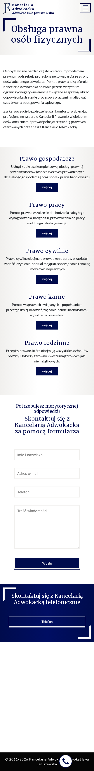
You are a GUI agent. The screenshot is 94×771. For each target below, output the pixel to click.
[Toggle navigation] (85, 7)
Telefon (47, 621)
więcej (47, 187)
